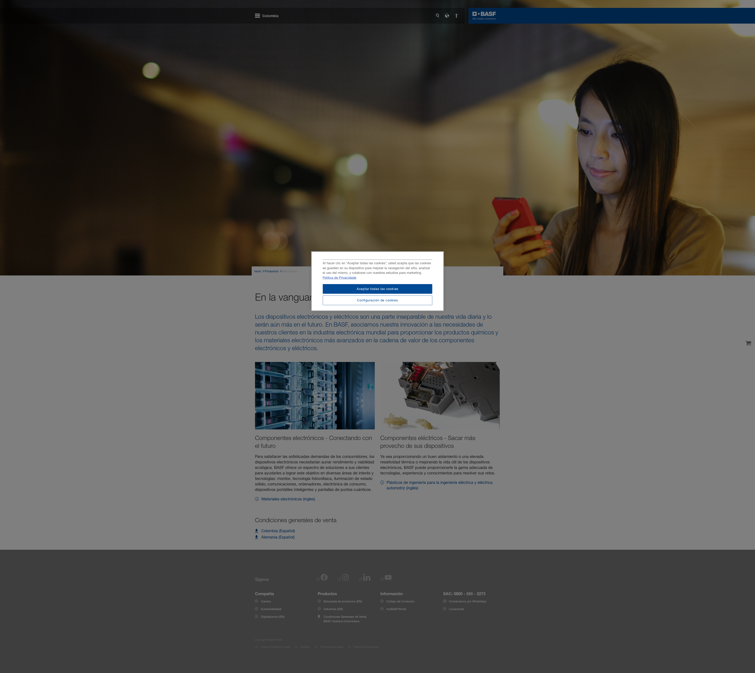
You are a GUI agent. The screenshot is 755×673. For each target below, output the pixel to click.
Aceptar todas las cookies (378, 289)
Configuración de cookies (377, 300)
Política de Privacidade (339, 278)
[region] (377, 281)
